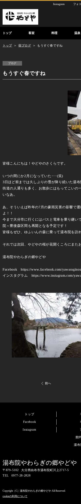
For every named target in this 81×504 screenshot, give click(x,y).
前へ (48, 383)
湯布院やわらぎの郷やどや (40, 462)
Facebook (29, 421)
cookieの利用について (15, 496)
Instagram (29, 429)
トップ (29, 414)
